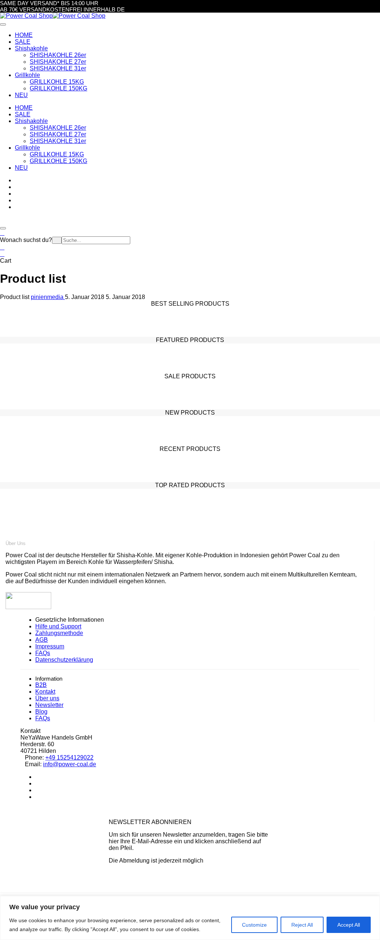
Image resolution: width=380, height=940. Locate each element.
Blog (41, 711)
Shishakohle (31, 121)
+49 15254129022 (69, 757)
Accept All (348, 925)
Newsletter (49, 705)
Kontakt (45, 691)
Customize (254, 925)
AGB (41, 640)
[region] (190, 918)
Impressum (49, 646)
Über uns (47, 698)
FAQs (42, 653)
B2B (41, 685)
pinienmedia (48, 297)
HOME (24, 107)
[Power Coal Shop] (26, 16)
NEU (21, 168)
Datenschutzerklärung (64, 660)
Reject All (302, 925)
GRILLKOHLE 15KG (57, 82)
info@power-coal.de (69, 764)
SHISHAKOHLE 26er (58, 55)
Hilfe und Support (58, 626)
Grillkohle (27, 148)
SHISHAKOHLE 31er (58, 68)
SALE (22, 114)
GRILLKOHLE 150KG (58, 88)
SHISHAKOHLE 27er (58, 62)
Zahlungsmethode (59, 633)
